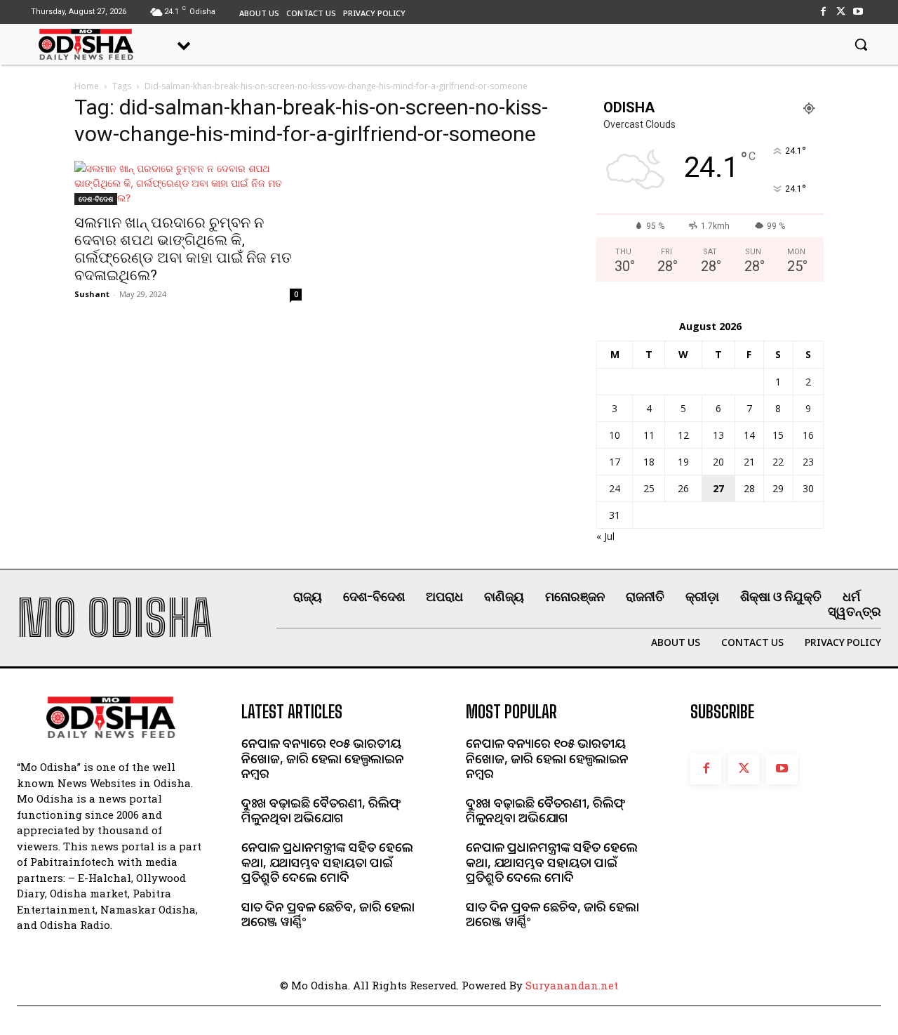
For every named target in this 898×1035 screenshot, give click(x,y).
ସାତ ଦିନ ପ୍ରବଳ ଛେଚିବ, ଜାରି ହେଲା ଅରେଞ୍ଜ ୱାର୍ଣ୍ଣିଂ (328, 914)
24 (614, 488)
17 (614, 461)
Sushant (91, 294)
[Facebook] (822, 11)
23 (808, 461)
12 (683, 435)
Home (86, 86)
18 (649, 461)
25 (649, 488)
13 (718, 435)
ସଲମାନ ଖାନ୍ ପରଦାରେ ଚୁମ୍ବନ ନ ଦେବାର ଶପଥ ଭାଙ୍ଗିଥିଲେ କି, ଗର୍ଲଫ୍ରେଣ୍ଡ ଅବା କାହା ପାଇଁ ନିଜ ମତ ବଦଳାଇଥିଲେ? (183, 249)
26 (683, 488)
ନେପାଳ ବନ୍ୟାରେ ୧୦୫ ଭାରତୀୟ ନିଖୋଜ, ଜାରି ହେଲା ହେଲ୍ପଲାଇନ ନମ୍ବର (322, 758)
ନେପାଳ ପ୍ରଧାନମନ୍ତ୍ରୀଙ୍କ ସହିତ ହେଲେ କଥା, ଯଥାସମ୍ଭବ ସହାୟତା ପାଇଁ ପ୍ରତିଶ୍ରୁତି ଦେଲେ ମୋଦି (327, 861)
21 (749, 461)
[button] (860, 44)
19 (683, 461)
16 (808, 435)
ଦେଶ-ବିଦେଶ (96, 199)
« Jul (605, 536)
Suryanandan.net (571, 985)
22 (778, 461)
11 (649, 435)
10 (614, 435)
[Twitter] (841, 11)
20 (718, 461)
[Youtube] (858, 11)
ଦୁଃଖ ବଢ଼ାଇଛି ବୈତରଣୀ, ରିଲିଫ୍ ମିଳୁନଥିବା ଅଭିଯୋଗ (321, 810)
